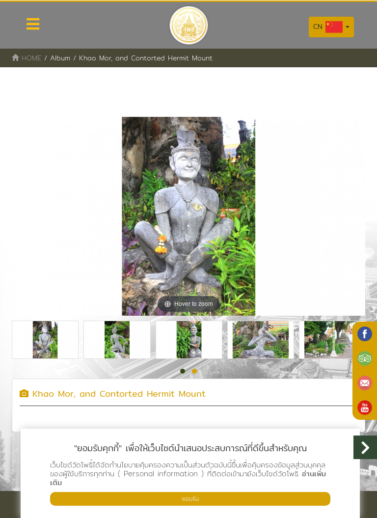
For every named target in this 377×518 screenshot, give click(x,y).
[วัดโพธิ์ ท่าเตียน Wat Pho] (364, 334)
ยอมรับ (190, 498)
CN (319, 26)
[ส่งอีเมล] (364, 383)
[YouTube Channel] (364, 407)
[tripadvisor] (364, 358)
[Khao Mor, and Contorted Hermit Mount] (45, 340)
